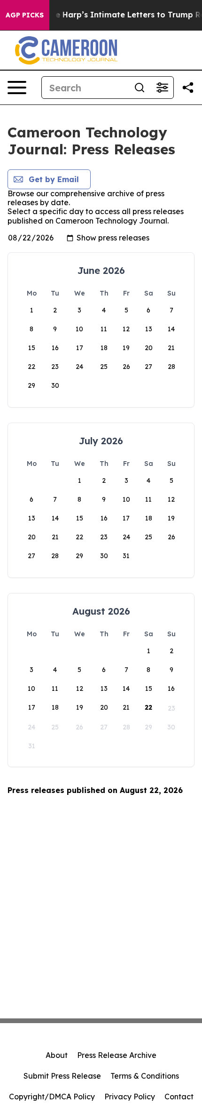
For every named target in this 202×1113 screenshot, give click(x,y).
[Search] (139, 87)
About (57, 1055)
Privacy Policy (129, 1096)
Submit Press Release (62, 1076)
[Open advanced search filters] (162, 87)
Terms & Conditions (144, 1076)
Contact (179, 1096)
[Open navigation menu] (17, 87)
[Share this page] (187, 87)
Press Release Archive (116, 1055)
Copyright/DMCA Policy (52, 1096)
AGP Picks (25, 15)
